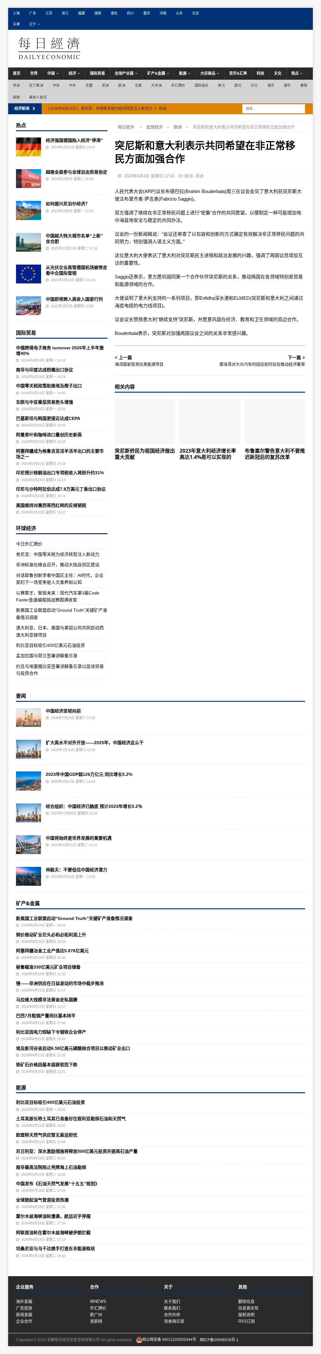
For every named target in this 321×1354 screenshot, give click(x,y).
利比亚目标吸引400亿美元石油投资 (50, 645)
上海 (16, 13)
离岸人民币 (38, 97)
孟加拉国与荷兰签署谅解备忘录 (46, 655)
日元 (254, 85)
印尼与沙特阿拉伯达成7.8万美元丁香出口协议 (61, 489)
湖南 (97, 13)
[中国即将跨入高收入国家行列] (28, 305)
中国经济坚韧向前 (63, 710)
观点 (295, 73)
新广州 (96, 1314)
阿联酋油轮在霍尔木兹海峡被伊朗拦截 (53, 1232)
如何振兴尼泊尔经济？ (68, 203)
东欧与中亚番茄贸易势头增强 (44, 402)
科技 (260, 73)
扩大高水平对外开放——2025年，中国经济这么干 (95, 742)
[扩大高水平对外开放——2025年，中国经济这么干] (28, 749)
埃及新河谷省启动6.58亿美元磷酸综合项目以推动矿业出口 (73, 1048)
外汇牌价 (178, 85)
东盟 (89, 85)
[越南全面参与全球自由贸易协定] (28, 178)
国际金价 (202, 85)
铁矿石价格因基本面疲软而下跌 (46, 1064)
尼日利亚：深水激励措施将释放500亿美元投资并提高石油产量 (77, 1151)
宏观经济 (154, 127)
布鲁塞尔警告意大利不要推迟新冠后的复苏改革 (275, 454)
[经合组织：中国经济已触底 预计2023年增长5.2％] (28, 812)
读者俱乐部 (174, 1321)
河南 (163, 13)
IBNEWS (98, 1301)
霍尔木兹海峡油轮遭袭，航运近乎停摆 (53, 1216)
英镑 (16, 97)
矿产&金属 (156, 73)
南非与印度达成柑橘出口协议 (44, 369)
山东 (179, 13)
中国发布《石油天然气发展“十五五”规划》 (57, 1183)
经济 (72, 73)
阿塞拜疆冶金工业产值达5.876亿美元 (52, 950)
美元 (221, 85)
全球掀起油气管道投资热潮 (42, 1199)
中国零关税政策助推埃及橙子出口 (49, 385)
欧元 (237, 85)
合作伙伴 (172, 1314)
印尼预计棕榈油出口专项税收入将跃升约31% (60, 472)
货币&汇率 (238, 73)
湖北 (114, 13)
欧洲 (121, 85)
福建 (81, 13)
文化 (278, 73)
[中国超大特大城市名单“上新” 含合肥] (28, 242)
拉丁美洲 (36, 85)
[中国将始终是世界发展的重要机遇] (28, 844)
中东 (72, 85)
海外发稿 (24, 1301)
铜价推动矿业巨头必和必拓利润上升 (51, 934)
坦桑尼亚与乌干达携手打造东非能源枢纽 (55, 1248)
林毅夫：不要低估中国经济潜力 (76, 869)
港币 (287, 85)
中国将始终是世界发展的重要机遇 (79, 838)
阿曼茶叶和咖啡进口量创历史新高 (49, 434)
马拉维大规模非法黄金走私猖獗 (46, 999)
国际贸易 (97, 73)
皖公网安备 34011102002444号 (169, 1339)
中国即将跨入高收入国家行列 (74, 299)
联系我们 (172, 1308)
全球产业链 (124, 73)
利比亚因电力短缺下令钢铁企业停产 (51, 1031)
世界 (34, 73)
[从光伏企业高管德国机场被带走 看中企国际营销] (28, 274)
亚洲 (105, 85)
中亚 (56, 85)
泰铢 (303, 85)
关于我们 (172, 1301)
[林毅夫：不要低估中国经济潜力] (28, 876)
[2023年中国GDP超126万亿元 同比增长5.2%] (28, 780)
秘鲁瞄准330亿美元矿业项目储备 (48, 967)
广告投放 (24, 1308)
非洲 (16, 85)
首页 (16, 73)
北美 (138, 85)
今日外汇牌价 (29, 543)
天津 (16, 24)
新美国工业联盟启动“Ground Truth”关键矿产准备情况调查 (74, 918)
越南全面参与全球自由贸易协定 (76, 172)
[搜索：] (273, 108)
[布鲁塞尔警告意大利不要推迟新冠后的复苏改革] (275, 421)
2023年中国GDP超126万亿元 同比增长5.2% (89, 774)
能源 (183, 73)
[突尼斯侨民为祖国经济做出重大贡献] (145, 421)
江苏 (48, 13)
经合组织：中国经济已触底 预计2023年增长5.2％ (94, 806)
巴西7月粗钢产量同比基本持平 (46, 1015)
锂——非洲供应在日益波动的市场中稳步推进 (60, 983)
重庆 (146, 13)
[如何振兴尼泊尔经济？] (28, 210)
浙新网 (96, 1321)
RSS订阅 (246, 1321)
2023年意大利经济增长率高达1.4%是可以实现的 (208, 454)
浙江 (65, 13)
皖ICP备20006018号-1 (219, 1339)
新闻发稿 (24, 1314)
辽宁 (32, 24)
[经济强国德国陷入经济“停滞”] (28, 146)
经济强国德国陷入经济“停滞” (74, 140)
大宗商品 (207, 73)
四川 (130, 13)
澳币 (270, 85)
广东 (32, 13)
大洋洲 (156, 85)
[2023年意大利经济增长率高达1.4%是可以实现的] (210, 421)
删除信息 (246, 1301)
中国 (51, 73)
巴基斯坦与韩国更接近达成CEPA (48, 418)
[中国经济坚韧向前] (28, 717)
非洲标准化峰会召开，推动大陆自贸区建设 (57, 564)
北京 (195, 13)
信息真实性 (248, 1308)
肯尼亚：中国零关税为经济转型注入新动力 (57, 554)
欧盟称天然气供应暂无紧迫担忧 (46, 1134)
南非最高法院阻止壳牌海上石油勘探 (51, 1167)
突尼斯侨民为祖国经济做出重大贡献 (145, 454)
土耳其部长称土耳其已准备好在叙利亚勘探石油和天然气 (71, 1118)
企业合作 (24, 1321)
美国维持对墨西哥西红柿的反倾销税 (51, 505)
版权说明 (246, 1314)
